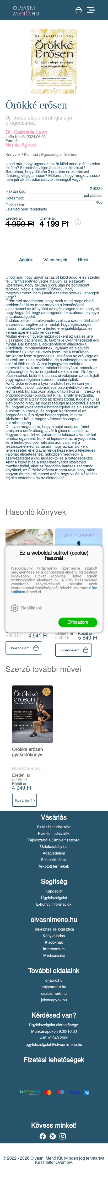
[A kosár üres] (78, 10)
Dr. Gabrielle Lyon (26, 132)
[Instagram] (63, 1136)
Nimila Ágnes (21, 145)
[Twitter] (53, 1136)
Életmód (31, 155)
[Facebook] (43, 1136)
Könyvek (13, 155)
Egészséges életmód (59, 155)
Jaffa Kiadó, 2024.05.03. (26, 137)
